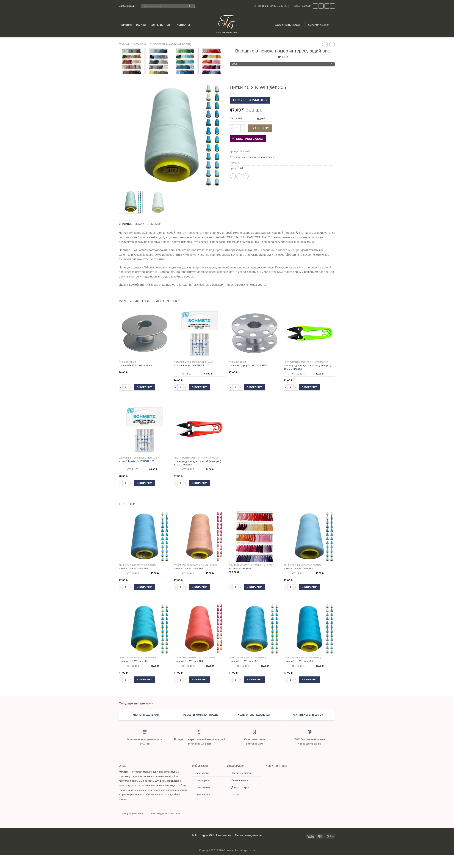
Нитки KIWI (139, 44)
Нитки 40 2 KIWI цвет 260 (133, 661)
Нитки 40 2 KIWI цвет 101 (188, 568)
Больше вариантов (250, 100)
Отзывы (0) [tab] (154, 224)
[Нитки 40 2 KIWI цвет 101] (199, 536)
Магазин (141, 25)
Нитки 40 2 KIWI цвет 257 (243, 661)
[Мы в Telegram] (332, 6)
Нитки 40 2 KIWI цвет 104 (188, 661)
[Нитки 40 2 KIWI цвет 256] (144, 536)
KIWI (240, 168)
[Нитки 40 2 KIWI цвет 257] (254, 628)
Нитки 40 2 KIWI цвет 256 (133, 568)
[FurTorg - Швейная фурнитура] (227, 22)
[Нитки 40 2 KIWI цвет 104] (199, 628)
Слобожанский (126, 6)
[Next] (218, 135)
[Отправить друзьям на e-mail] (246, 176)
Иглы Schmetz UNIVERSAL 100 (191, 365)
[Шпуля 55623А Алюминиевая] (144, 333)
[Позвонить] (326, 6)
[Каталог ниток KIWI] (254, 536)
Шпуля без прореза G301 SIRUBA (248, 365)
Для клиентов (160, 25)
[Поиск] (190, 7)
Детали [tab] (139, 224)
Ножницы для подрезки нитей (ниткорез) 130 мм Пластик (197, 463)
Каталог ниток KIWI (240, 568)
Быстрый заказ (249, 138)
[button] (131, 202)
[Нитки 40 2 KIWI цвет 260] (144, 628)
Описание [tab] (125, 224)
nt (239, 162)
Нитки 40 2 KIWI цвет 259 (298, 661)
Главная (126, 25)
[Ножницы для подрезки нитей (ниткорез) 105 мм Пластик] (309, 333)
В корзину (260, 128)
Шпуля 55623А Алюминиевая (136, 365)
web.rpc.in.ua (247, 850)
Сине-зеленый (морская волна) (170, 44)
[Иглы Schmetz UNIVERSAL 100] (199, 333)
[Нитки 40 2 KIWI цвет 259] (309, 628)
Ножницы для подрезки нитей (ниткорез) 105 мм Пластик (307, 367)
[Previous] (125, 135)
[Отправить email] (321, 6)
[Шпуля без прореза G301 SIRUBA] (254, 333)
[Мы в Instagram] (315, 6)
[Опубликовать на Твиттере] (239, 176)
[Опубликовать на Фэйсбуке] (233, 176)
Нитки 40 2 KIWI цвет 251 (298, 568)
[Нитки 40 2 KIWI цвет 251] (309, 536)
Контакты (183, 25)
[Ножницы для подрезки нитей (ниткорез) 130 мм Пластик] (199, 429)
